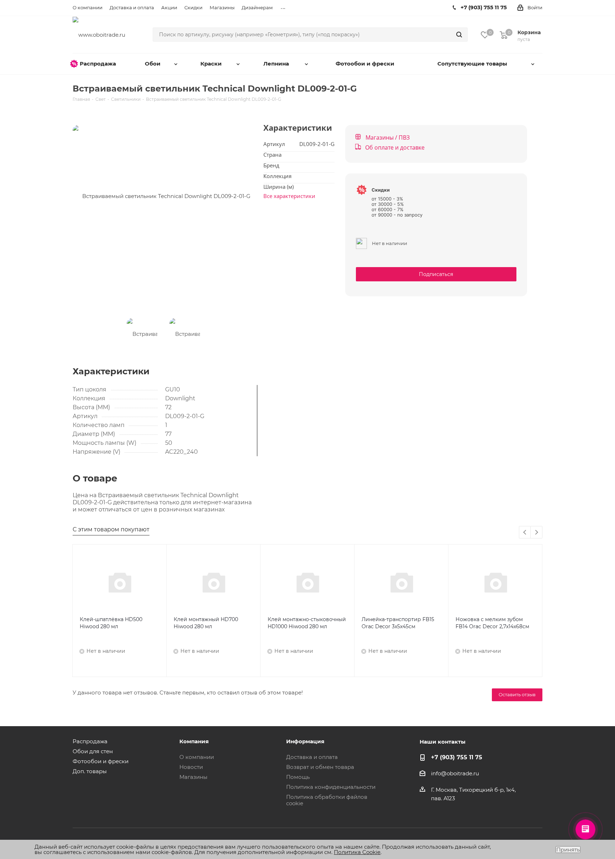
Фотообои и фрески (100, 761)
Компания (194, 741)
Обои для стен (93, 751)
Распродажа (90, 741)
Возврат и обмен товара (320, 767)
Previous (525, 532)
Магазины (193, 777)
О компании (196, 757)
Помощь (298, 777)
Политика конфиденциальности (330, 786)
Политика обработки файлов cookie (326, 800)
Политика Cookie (357, 852)
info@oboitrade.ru (455, 773)
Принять (568, 849)
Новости (191, 767)
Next (536, 532)
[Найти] (459, 34)
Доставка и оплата (312, 757)
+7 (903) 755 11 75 (456, 757)
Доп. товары (90, 771)
